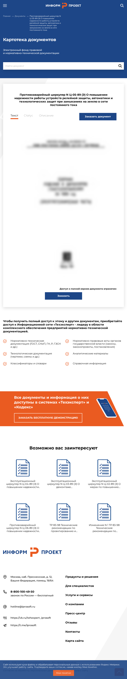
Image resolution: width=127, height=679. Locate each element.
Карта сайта (74, 641)
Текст (14, 115)
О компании (74, 604)
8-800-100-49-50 (22, 591)
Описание (46, 115)
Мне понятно (63, 673)
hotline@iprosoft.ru (23, 606)
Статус (28, 115)
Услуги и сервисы (79, 595)
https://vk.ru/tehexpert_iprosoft (31, 617)
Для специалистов (79, 586)
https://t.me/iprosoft (23, 625)
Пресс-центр (75, 613)
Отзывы (71, 622)
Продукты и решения (81, 576)
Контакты (72, 631)
